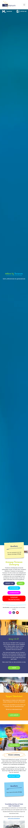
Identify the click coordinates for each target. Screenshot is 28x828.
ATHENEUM (14, 588)
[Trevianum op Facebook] (13, 612)
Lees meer (14, 715)
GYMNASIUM (14, 593)
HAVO (21, 583)
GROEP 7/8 (9, 583)
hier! (14, 668)
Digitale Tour (13, 776)
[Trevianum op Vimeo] (17, 612)
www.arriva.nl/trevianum (14, 818)
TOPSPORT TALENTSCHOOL (14, 598)
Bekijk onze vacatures (8, 737)
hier (20, 554)
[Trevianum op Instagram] (10, 612)
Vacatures (14, 745)
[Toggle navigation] (24, 4)
